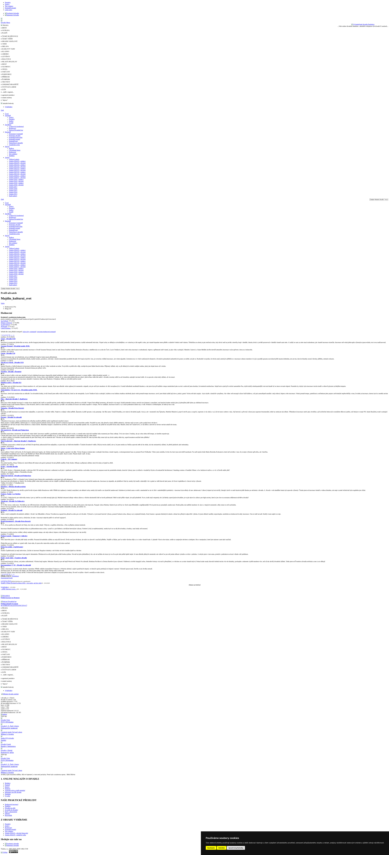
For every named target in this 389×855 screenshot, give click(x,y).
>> (13, 335)
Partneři (7, 785)
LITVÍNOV (6, 56)
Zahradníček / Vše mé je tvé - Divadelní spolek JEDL (19, 390)
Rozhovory (12, 128)
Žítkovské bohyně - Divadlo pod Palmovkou (16, 476)
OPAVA (4, 69)
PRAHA (5, 25)
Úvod (7, 114)
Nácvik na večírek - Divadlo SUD (12, 362)
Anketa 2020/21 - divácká (17, 177)
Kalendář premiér (10, 8)
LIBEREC (5, 54)
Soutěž (11, 123)
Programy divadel (14, 135)
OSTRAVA (6, 30)
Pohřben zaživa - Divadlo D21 (11, 382)
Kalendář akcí (13, 141)
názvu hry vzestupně (29, 332)
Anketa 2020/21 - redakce (17, 176)
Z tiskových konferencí (16, 126)
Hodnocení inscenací (11, 804)
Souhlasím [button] (211, 848)
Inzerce (7, 787)
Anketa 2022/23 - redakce (17, 168)
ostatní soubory (7, 97)
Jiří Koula (4, 326)
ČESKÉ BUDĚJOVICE (10, 36)
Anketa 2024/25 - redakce (17, 161)
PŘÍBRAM (6, 77)
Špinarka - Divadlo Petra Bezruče (12, 408)
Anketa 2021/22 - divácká (17, 174)
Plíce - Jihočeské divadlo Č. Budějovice (14, 399)
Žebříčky (12, 156)
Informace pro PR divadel (13, 792)
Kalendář (8, 132)
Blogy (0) (8, 309)
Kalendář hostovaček (15, 137)
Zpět (2, 110)
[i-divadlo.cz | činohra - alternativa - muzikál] (194, 21)
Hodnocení (12, 152)
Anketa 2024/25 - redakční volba (15, 835)
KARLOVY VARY (8, 49)
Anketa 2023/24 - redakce (17, 165)
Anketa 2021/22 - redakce (17, 172)
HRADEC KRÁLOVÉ (9, 41)
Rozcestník (8, 815)
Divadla (3, 22)
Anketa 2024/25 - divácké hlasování (16, 833)
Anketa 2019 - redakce (16, 179)
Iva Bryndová (5, 324)
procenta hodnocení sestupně (46, 332)
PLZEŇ (4, 33)
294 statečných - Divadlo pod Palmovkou (15, 430)
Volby (3, 303)
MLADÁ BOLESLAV (9, 61)
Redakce (7, 783)
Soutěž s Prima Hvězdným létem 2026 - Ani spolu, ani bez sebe (21, 583)
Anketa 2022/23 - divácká (17, 170)
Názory (7, 146)
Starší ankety (13, 196)
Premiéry (8, 2)
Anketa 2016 (13, 188)
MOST (4, 64)
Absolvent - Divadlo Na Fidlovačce (13, 501)
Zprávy (7, 4)
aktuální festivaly (8, 103)
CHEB (4, 44)
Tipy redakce (9, 6)
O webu (7, 796)
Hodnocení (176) (10, 307)
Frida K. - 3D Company (9, 459)
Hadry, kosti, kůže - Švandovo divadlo (14, 558)
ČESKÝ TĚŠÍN (7, 39)
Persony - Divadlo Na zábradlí (11, 417)
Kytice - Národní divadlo (9, 466)
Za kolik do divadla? (11, 810)
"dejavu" (5, 100)
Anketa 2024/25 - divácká (17, 163)
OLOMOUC (6, 67)
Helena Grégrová (6, 323)
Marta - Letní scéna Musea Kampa (13, 448)
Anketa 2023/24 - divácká (17, 167)
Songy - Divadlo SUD (8, 339)
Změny (11, 121)
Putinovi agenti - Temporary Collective (14, 536)
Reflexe (11, 148)
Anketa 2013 (13, 194)
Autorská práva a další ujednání (15, 790)
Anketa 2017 (13, 187)
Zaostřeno (8, 125)
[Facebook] (12, 13)
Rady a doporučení (11, 812)
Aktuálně (8, 115)
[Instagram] (12, 15)
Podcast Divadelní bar (16, 130)
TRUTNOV (6, 82)
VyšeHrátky (8, 107)
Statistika (8, 794)
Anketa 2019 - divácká (16, 181)
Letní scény (8, 10)
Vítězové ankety (14, 159)
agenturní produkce (8, 95)
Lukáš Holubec (6, 328)
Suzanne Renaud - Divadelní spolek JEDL (15, 346)
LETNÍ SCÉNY (6, 581)
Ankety (7, 157)
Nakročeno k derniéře (16, 143)
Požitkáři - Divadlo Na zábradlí (11, 510)
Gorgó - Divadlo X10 (8, 353)
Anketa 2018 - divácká (16, 185)
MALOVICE (6, 59)
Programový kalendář (16, 134)
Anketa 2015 (13, 190)
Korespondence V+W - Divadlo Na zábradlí (16, 565)
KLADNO (5, 51)
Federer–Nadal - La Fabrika (10, 494)
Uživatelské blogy (14, 150)
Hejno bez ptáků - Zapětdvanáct (12, 547)
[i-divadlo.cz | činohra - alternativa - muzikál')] (194, 19)
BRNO (4, 28)
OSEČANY (6, 72)
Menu (8, 22)
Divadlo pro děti (10, 808)
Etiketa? (7, 813)
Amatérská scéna (14, 145)
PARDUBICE (6, 74)
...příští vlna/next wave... (9, 589)
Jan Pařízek (4, 321)
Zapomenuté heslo (7, 578)
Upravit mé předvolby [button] (235, 848)
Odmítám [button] (221, 848)
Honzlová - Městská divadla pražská (13, 486)
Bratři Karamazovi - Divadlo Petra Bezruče (16, 521)
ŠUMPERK (6, 79)
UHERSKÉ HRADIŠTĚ (10, 84)
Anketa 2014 (13, 192)
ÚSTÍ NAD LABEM (9, 87)
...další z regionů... (8, 92)
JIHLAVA (5, 46)
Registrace (15, 576)
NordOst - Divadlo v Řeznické (11, 371)
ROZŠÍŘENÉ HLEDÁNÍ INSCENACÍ (14, 605)
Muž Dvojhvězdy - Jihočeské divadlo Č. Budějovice (18, 441)
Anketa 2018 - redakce (16, 183)
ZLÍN (4, 89)
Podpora (7, 788)
